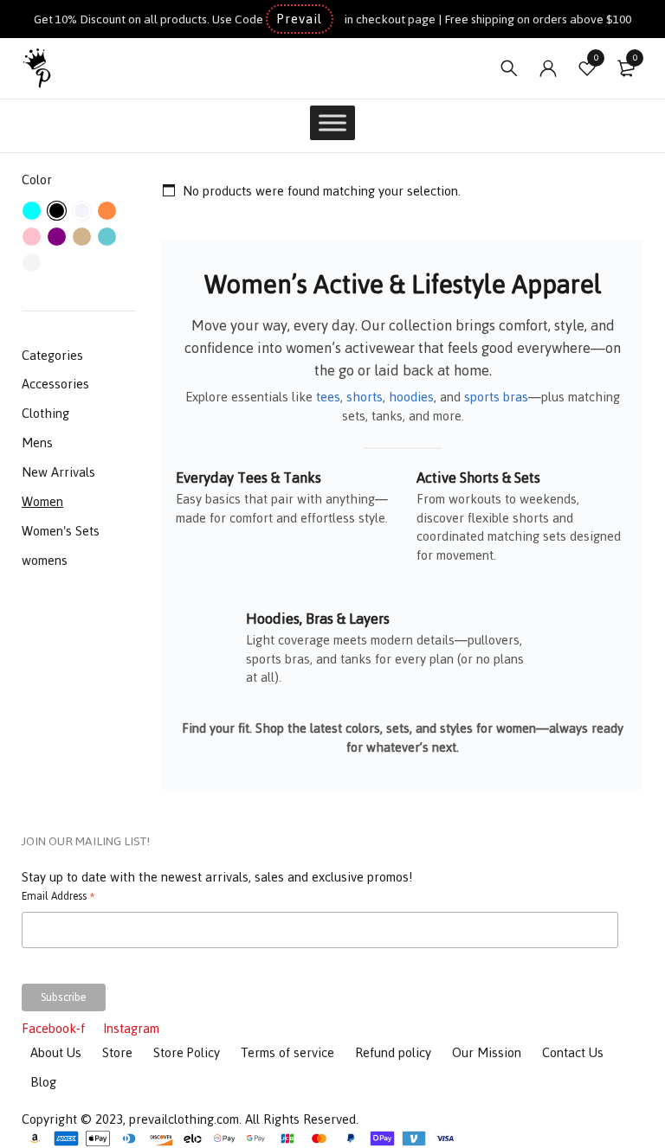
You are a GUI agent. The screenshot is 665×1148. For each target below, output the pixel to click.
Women (42, 501)
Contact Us (573, 1052)
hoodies (411, 396)
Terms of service (287, 1052)
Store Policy (186, 1052)
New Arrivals (58, 471)
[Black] (57, 211)
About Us (55, 1052)
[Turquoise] (107, 237)
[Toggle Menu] (332, 122)
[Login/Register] (548, 68)
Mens (37, 442)
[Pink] (32, 237)
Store (117, 1052)
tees (328, 396)
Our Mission (486, 1052)
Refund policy (393, 1052)
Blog (43, 1081)
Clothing (45, 413)
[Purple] (57, 237)
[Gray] (82, 211)
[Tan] (82, 237)
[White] (32, 263)
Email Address (58, 898)
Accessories (55, 383)
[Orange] (107, 211)
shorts (364, 396)
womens (45, 560)
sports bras (496, 396)
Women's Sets (61, 530)
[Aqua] (32, 211)
